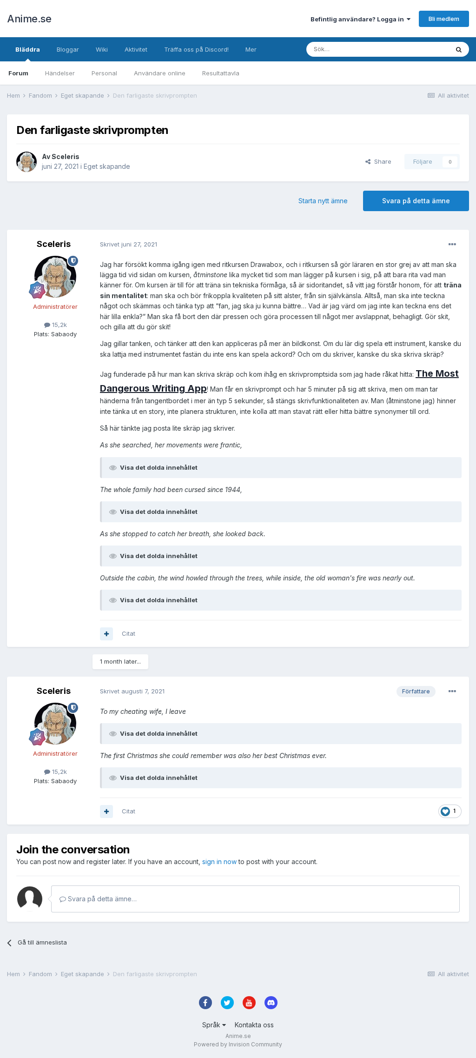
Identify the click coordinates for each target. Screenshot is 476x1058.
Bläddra (27, 49)
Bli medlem (444, 18)
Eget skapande (107, 166)
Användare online (159, 73)
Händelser (60, 73)
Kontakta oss (254, 1025)
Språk (212, 1025)
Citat (128, 633)
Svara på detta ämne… (101, 899)
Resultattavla (220, 73)
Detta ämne (420, 49)
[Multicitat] (106, 633)
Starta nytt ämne (323, 201)
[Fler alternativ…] (452, 244)
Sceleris (65, 156)
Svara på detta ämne (416, 201)
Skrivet (128, 244)
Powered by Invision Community (238, 1044)
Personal (104, 73)
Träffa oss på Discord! (196, 49)
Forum (18, 73)
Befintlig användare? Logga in (359, 19)
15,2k (58, 324)
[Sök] (459, 49)
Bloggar (68, 49)
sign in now (219, 861)
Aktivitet (136, 49)
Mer (251, 49)
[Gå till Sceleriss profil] (26, 162)
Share (380, 161)
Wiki (102, 49)
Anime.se (29, 19)
